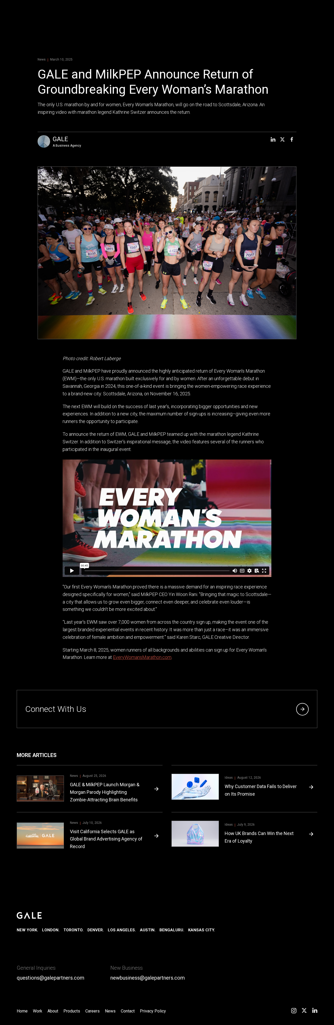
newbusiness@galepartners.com (147, 978)
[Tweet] (282, 139)
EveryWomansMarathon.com (142, 657)
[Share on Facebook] (291, 139)
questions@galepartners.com (50, 978)
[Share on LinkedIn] (273, 139)
